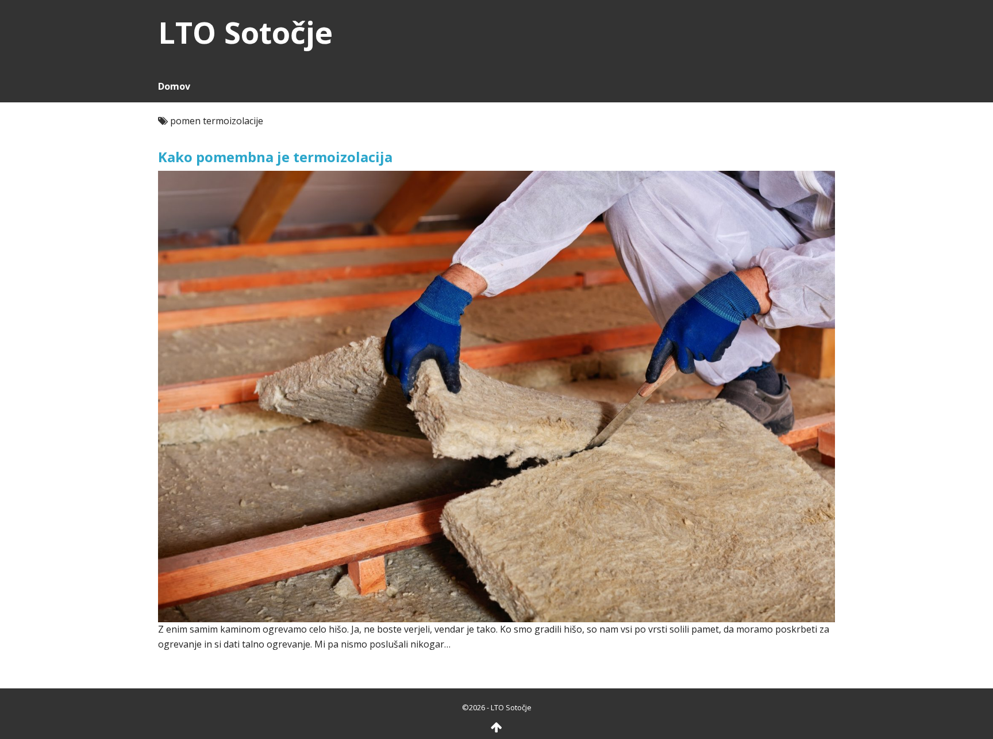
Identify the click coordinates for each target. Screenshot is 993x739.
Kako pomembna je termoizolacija (275, 156)
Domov (174, 86)
